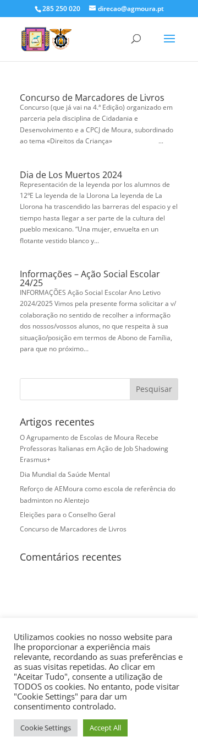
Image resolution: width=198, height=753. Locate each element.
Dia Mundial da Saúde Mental (65, 474)
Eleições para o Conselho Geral (68, 514)
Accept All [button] (105, 728)
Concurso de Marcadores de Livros (92, 98)
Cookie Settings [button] (45, 728)
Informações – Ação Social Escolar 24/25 (90, 278)
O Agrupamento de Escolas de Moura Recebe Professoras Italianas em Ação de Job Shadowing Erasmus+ (94, 449)
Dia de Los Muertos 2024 (71, 175)
